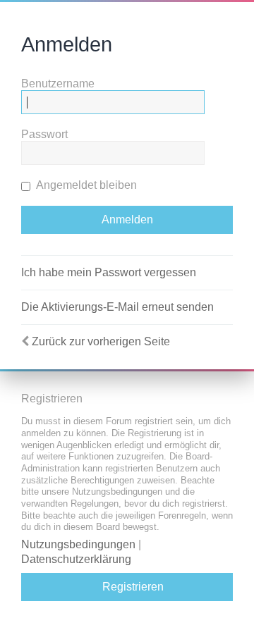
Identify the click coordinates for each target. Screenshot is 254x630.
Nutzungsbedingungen (78, 544)
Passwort (44, 134)
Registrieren (133, 587)
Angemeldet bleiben (85, 185)
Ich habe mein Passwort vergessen (108, 272)
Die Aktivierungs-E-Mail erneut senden (117, 307)
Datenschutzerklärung (76, 559)
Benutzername (58, 83)
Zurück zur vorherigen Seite (101, 341)
